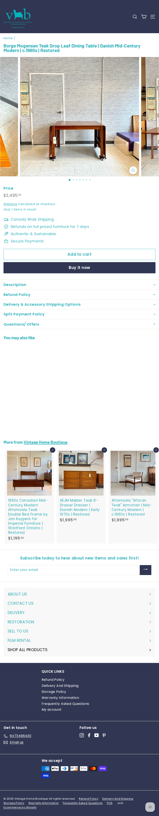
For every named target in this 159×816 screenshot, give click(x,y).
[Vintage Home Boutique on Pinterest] (104, 735)
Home (8, 38)
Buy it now (79, 267)
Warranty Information (60, 697)
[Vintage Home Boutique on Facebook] (89, 735)
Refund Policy (53, 679)
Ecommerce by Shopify (20, 807)
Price (8, 188)
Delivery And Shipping (60, 685)
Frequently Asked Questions (65, 703)
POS (110, 803)
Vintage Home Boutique (45, 442)
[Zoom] (133, 170)
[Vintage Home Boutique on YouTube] (96, 735)
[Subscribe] (145, 570)
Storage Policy (54, 691)
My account (52, 709)
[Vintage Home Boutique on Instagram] (82, 735)
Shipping (10, 204)
